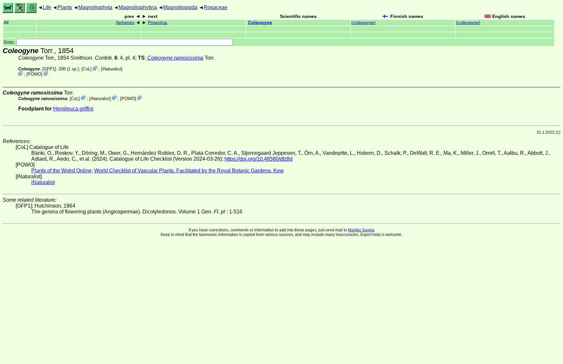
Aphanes (125, 22)
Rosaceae (215, 7)
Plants (64, 7)
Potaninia (157, 22)
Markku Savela (361, 230)
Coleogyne (260, 22)
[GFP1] (49, 68)
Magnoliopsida (180, 7)
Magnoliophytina (138, 7)
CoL (86, 68)
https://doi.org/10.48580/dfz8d (258, 159)
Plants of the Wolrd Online (61, 170)
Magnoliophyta (95, 7)
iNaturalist (111, 68)
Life (47, 7)
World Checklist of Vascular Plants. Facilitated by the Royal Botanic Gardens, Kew (189, 170)
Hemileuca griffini (73, 108)
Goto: (10, 42)
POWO (34, 74)
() (363, 22)
